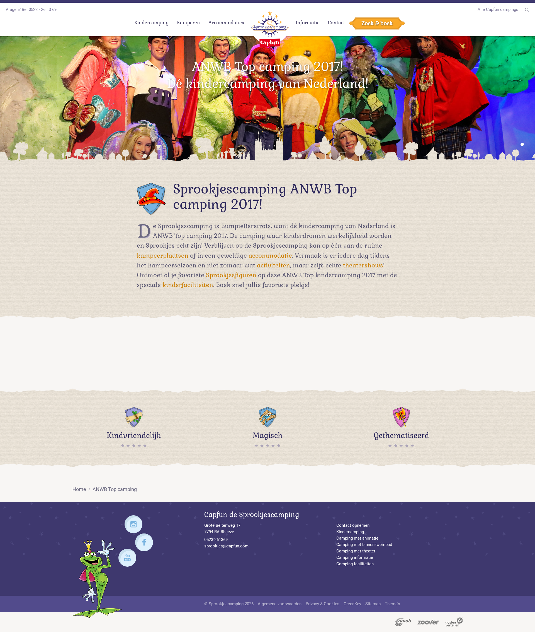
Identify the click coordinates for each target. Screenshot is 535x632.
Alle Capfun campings (498, 9)
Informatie (308, 23)
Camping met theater (355, 551)
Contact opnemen (352, 525)
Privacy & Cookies (322, 603)
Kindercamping (151, 23)
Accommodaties (226, 23)
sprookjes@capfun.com (226, 546)
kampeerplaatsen (162, 255)
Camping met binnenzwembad (364, 544)
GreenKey (352, 603)
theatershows (363, 265)
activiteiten (273, 265)
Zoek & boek (377, 23)
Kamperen (188, 23)
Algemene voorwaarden (279, 603)
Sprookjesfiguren (231, 275)
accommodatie (270, 255)
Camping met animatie (357, 538)
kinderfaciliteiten (187, 285)
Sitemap (373, 603)
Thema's (392, 603)
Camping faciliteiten (355, 563)
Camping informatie (354, 557)
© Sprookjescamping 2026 (229, 603)
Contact (336, 23)
